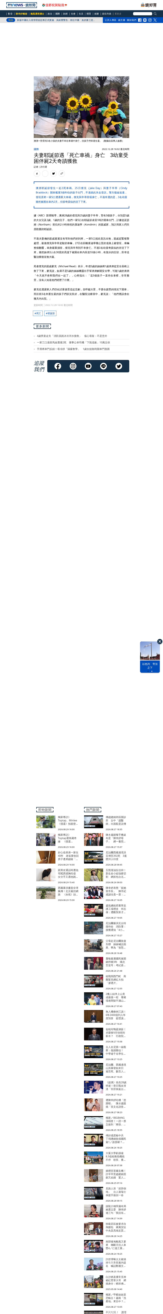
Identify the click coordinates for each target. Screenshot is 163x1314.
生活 (81, 13)
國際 (57, 13)
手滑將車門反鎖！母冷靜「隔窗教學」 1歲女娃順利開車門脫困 (73, 349)
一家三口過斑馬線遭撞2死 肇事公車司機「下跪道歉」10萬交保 (73, 342)
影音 (10, 13)
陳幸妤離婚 (21, 13)
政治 (50, 13)
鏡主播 (121, 20)
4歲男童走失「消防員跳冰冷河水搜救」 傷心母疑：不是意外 (72, 336)
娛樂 (96, 13)
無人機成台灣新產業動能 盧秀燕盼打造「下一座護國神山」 (48, 20)
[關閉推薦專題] (159, 641)
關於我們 (131, 20)
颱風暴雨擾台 (37, 13)
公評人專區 (110, 20)
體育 (89, 13)
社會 (73, 13)
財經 (65, 13)
